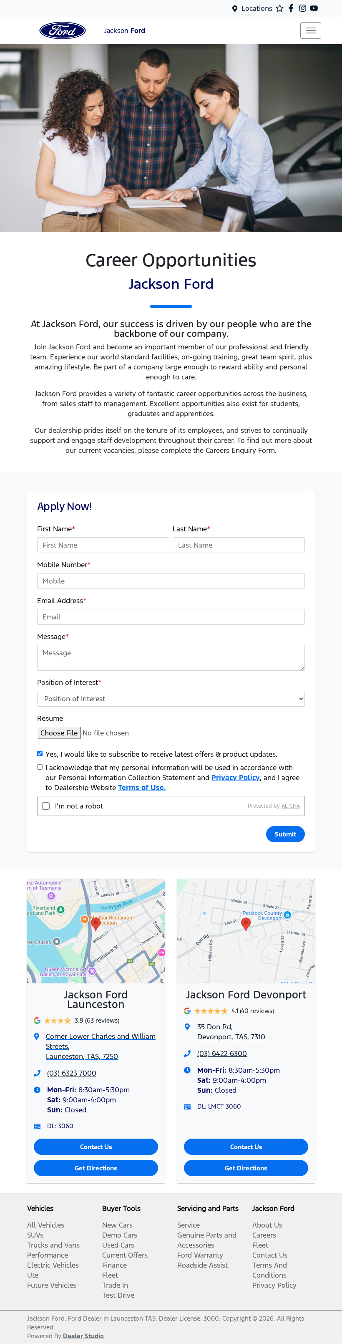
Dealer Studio (83, 1336)
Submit (285, 834)
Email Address (62, 600)
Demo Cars (119, 1235)
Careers (264, 1235)
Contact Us (96, 1147)
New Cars (117, 1225)
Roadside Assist (202, 1265)
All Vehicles (45, 1225)
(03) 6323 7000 (71, 1073)
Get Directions (96, 1168)
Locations (256, 8)
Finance (114, 1265)
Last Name (192, 528)
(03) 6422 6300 (222, 1053)
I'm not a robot (79, 806)
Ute (32, 1275)
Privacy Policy (235, 777)
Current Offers (125, 1255)
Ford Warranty (200, 1255)
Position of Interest (69, 682)
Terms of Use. (142, 787)
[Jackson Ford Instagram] (304, 8)
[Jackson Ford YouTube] (315, 8)
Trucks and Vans (53, 1245)
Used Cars (118, 1245)
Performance (47, 1255)
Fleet (110, 1275)
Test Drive (118, 1295)
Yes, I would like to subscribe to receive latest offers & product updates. (161, 754)
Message (53, 636)
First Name (56, 528)
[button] (310, 30)
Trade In (115, 1285)
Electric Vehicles (53, 1265)
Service (188, 1225)
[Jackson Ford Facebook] (292, 8)
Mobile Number (64, 564)
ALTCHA (291, 806)
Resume (50, 718)
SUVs (35, 1235)
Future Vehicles (51, 1285)
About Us (267, 1225)
